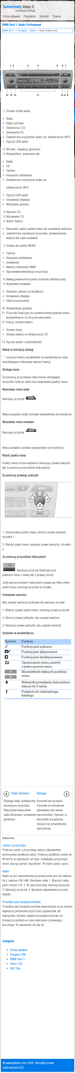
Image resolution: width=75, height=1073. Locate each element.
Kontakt (44, 16)
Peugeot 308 (18, 954)
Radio (33, 30)
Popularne (30, 16)
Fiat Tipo (15, 968)
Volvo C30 (16, 964)
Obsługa (41, 793)
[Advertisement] (37, 45)
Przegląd (22, 30)
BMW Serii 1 (8, 30)
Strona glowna (11, 16)
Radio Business (20, 793)
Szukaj (57, 16)
